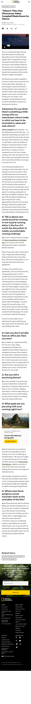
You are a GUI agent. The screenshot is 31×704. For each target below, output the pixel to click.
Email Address (6, 580)
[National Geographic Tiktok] (20, 644)
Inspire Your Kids (19, 615)
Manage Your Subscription (7, 644)
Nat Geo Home (18, 607)
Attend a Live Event (20, 609)
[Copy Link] (15, 28)
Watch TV (17, 621)
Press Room (18, 630)
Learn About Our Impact (21, 624)
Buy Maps (17, 613)
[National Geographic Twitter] (16, 640)
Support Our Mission (20, 626)
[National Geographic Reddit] (16, 647)
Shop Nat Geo (18, 617)
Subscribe (4, 637)
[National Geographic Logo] (7, 600)
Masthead (17, 628)
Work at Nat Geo (5, 646)
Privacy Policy (5, 609)
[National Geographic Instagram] (16, 637)
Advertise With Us (19, 632)
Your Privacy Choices (6, 623)
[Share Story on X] (7, 28)
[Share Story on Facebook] (3, 28)
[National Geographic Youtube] (20, 640)
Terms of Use (4, 607)
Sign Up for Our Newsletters (5, 649)
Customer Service (6, 639)
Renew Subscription (6, 642)
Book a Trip (18, 611)
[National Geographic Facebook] (20, 637)
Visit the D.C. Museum (20, 619)
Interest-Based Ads (6, 618)
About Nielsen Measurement (5, 621)
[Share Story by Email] (11, 28)
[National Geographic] (15, 1)
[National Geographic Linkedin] (16, 644)
